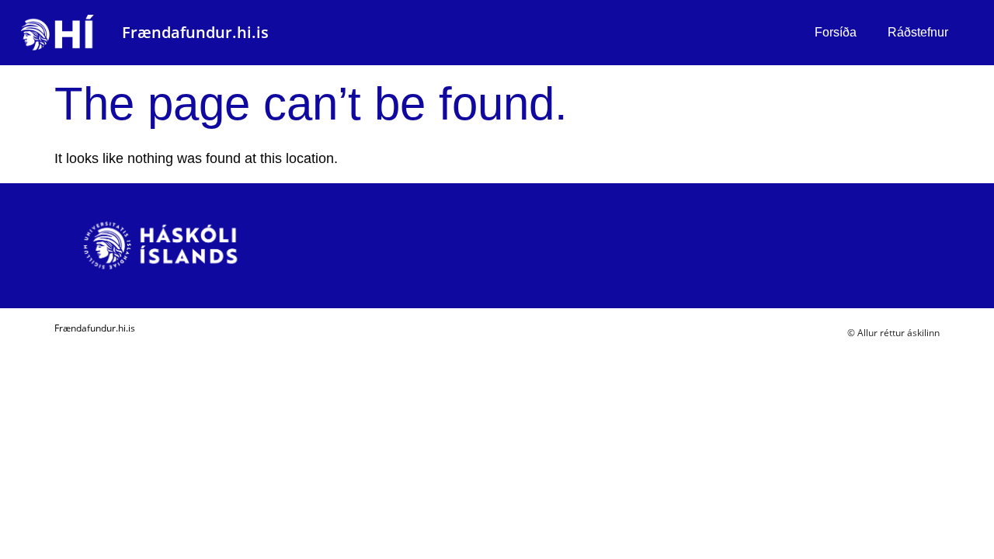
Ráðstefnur (918, 32)
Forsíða (836, 32)
